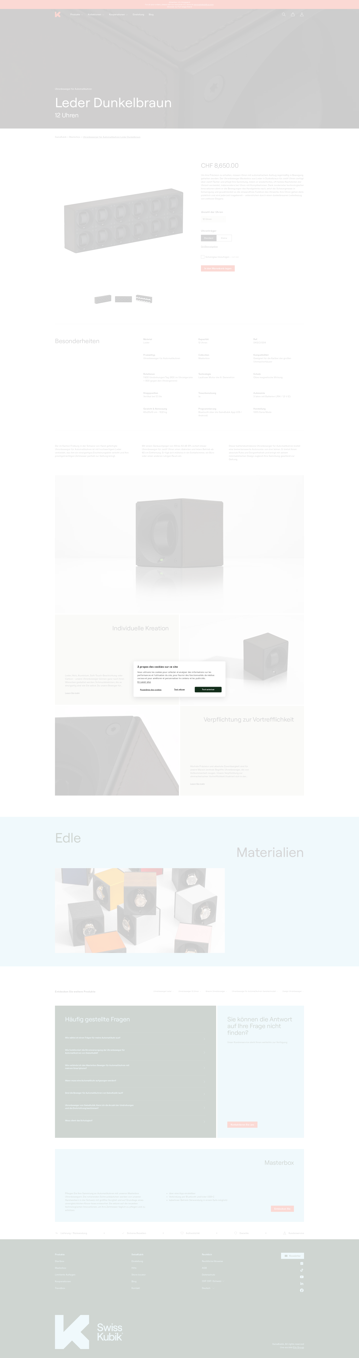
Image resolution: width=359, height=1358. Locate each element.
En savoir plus (144, 681)
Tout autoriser (208, 689)
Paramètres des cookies (150, 690)
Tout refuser (179, 689)
